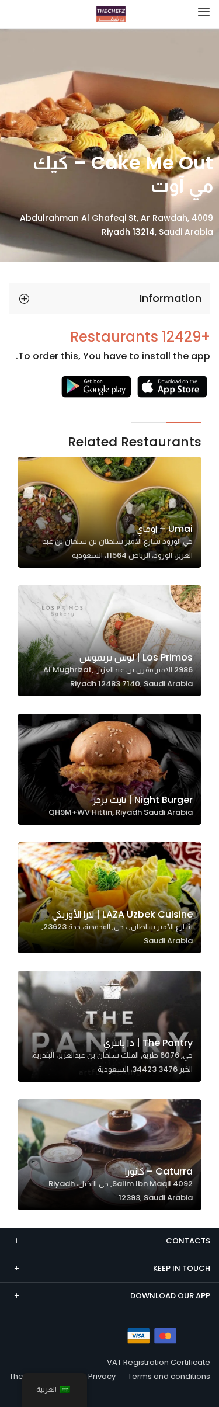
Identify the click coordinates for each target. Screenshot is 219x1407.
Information (170, 298)
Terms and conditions (169, 1376)
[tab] (109, 298)
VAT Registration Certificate (158, 1362)
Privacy (102, 1376)
